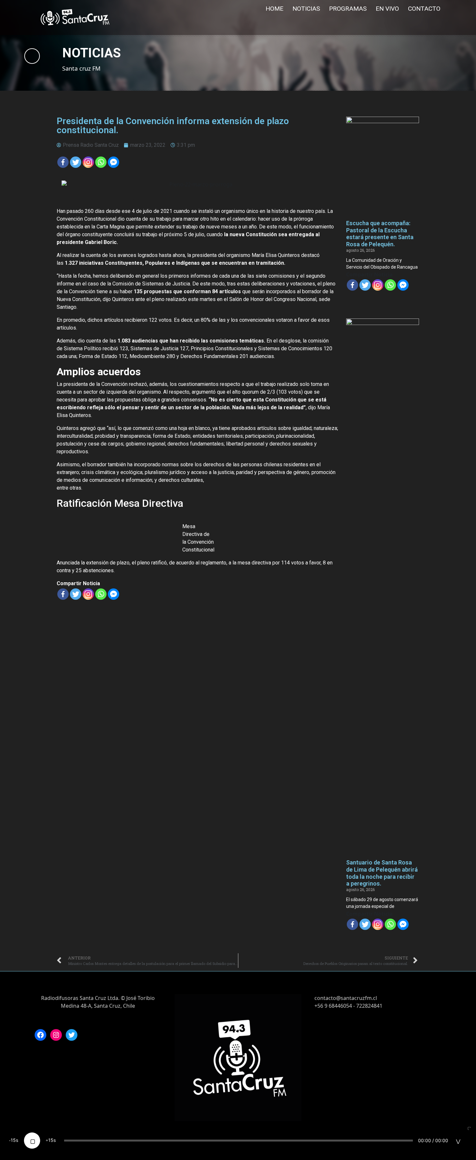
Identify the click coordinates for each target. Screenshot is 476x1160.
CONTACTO (424, 8)
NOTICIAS (306, 8)
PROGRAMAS (348, 8)
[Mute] (458, 1140)
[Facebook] (63, 162)
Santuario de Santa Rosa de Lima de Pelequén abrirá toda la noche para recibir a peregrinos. (382, 873)
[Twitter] (75, 162)
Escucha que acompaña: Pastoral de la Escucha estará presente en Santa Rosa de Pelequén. (380, 234)
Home (274, 8)
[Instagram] (56, 1035)
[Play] (32, 1140)
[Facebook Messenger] (113, 162)
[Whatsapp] (101, 162)
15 (13, 1140)
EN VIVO (387, 8)
